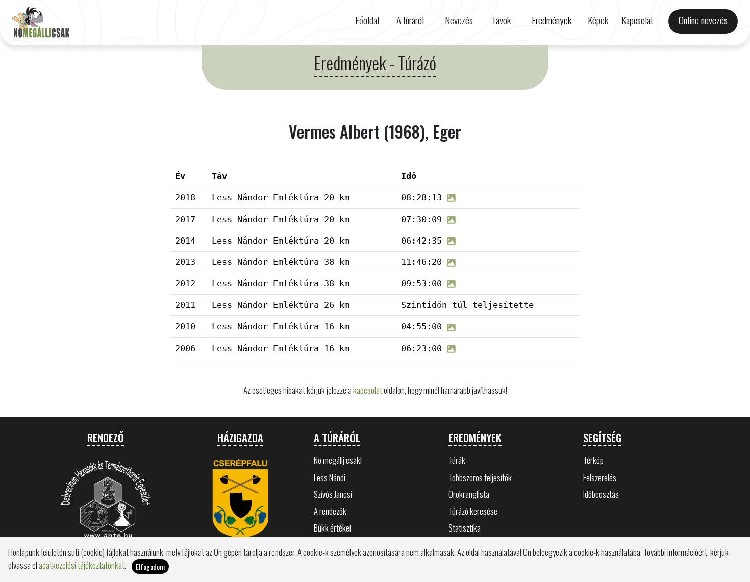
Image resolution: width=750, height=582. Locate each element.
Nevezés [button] (459, 20)
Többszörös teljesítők (480, 477)
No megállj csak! (338, 460)
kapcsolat (367, 390)
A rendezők (330, 511)
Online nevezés (703, 20)
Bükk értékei (332, 527)
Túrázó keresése (472, 511)
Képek (598, 20)
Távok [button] (501, 20)
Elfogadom (150, 566)
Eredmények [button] (551, 20)
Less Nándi (329, 477)
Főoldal (367, 20)
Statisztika (464, 527)
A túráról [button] (410, 20)
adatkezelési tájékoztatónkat (81, 565)
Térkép (593, 460)
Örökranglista (468, 494)
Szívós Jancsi (333, 494)
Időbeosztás (601, 494)
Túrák (456, 460)
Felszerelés (599, 477)
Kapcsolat (637, 20)
